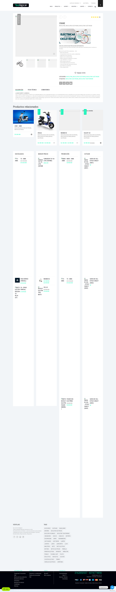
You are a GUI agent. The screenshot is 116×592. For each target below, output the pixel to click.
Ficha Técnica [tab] (32, 90)
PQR (30, 577)
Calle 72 (64, 575)
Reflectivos (47, 556)
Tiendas (93, 3)
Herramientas (62, 538)
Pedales (46, 554)
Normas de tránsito (19, 582)
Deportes (68, 536)
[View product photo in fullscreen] (54, 54)
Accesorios (47, 528)
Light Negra (56, 541)
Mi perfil (86, 3)
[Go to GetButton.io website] (112, 590)
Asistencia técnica (19, 579)
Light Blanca (47, 541)
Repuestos (55, 556)
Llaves (53, 543)
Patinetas (58, 551)
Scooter (62, 556)
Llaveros (46, 543)
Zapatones (60, 562)
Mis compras (47, 575)
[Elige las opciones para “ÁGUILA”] (54, 143)
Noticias (16, 586)
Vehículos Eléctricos (49, 562)
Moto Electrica (61, 546)
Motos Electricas (55, 549)
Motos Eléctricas (19, 129)
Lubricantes (60, 543)
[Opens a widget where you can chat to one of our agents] (6, 589)
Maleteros (47, 546)
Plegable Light (54, 554)
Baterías (46, 530)
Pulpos (62, 554)
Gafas (55, 538)
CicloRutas (17, 584)
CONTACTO (90, 6)
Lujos (66, 543)
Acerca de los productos (20, 577)
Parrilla (64, 549)
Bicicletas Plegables (49, 533)
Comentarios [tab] (45, 90)
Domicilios (16, 580)
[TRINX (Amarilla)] (64, 17)
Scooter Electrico (49, 559)
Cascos (55, 536)
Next (56, 34)
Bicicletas (62, 25)
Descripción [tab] (19, 90)
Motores (46, 549)
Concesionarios (63, 573)
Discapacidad (47, 538)
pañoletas (65, 551)
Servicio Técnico (63, 577)
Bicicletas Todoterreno (86, 79)
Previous (16, 34)
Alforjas (54, 528)
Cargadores (47, 536)
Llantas (63, 541)
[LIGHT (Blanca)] (60, 17)
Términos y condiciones (35, 573)
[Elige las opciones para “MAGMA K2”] (77, 143)
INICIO (51, 6)
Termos (58, 559)
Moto (53, 546)
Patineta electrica (49, 551)
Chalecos (61, 536)
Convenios (65, 579)
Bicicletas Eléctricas (72, 25)
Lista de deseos (74, 3)
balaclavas (62, 528)
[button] (31, 135)
